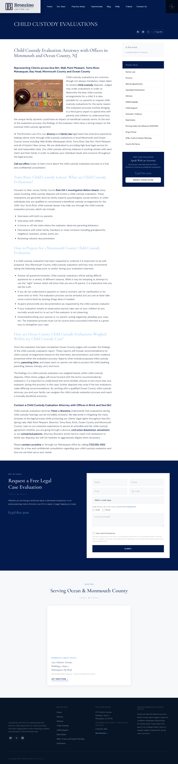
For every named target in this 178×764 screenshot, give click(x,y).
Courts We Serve (133, 144)
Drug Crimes (131, 132)
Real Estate (130, 120)
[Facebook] (10, 738)
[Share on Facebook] (138, 32)
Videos (129, 6)
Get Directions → (59, 679)
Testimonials (96, 6)
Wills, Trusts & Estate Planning (138, 138)
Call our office (22, 163)
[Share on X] (148, 32)
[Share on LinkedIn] (143, 32)
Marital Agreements (134, 84)
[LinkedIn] (22, 738)
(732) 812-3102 (97, 444)
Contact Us (142, 6)
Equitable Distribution (135, 90)
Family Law (130, 72)
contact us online (31, 444)
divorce (51, 134)
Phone (107, 510)
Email (98, 510)
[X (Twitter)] (16, 738)
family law (66, 134)
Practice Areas (78, 6)
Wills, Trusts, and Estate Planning (70, 739)
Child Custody (132, 102)
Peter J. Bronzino (60, 410)
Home (49, 6)
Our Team (61, 6)
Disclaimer (61, 743)
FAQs (117, 6)
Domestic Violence (134, 114)
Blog (109, 6)
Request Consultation (143, 180)
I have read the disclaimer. (105, 533)
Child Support (131, 108)
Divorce (129, 78)
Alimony (129, 96)
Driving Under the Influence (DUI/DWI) (142, 126)
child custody (85, 85)
